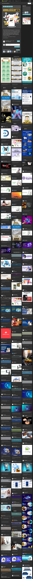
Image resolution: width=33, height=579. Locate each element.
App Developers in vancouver (11, 36)
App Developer (5, 36)
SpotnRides (4, 305)
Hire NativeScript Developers (6, 525)
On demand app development (6, 358)
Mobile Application (26, 276)
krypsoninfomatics (5, 502)
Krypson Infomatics (5, 503)
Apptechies (4, 87)
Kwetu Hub (4, 566)
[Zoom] (10, 6)
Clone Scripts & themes (6, 185)
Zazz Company (5, 576)
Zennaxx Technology (16, 575)
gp (3, 555)
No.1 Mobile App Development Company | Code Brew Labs (10, 394)
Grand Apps (15, 510)
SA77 (14, 261)
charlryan (15, 331)
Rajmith (4, 126)
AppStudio (8, 49)
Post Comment (17, 46)
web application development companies (19, 341)
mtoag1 (4, 233)
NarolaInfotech (26, 492)
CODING (14, 566)
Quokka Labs (25, 339)
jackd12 (14, 394)
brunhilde (25, 200)
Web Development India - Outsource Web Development (20, 252)
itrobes (25, 159)
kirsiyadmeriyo (5, 342)
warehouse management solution (7, 380)
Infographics (25, 160)
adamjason (4, 304)
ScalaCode (4, 534)
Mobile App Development (27, 565)
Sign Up (29, 3)
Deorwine (15, 136)
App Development (26, 252)
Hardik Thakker (5, 245)
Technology (15, 178)
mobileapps (25, 228)
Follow (18, 41)
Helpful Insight (15, 446)
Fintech (14, 204)
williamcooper (5, 173)
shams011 (4, 515)
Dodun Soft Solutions (16, 104)
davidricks (25, 306)
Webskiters (25, 553)
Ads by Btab (11, 8)
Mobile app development (17, 502)
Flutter (14, 353)
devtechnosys (15, 529)
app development (16, 520)
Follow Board (26, 14)
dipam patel (15, 216)
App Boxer (25, 378)
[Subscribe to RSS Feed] (18, 1)
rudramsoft (25, 263)
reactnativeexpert (26, 187)
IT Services (4, 486)
